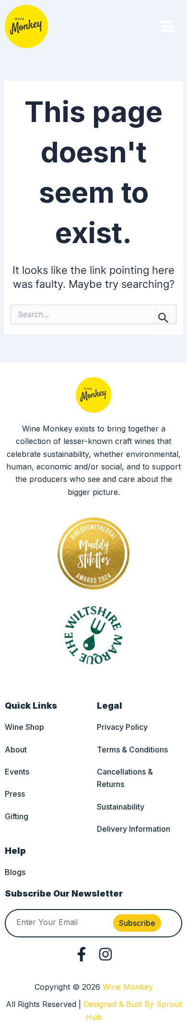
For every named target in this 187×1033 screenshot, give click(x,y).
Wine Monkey (128, 987)
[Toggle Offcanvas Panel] (167, 26)
